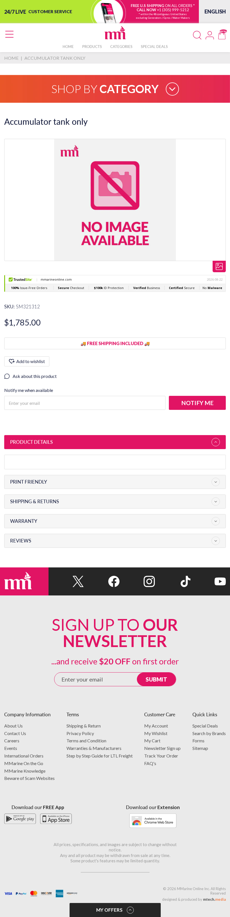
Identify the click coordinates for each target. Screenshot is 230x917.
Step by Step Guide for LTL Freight (99, 755)
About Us (13, 725)
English (215, 11)
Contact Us (15, 733)
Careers (11, 740)
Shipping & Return (83, 725)
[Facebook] (101, 581)
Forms (198, 740)
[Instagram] (137, 581)
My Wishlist (155, 733)
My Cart (152, 740)
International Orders (23, 755)
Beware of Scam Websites (29, 778)
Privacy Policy (80, 733)
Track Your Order (161, 755)
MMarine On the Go (23, 763)
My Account (156, 725)
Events (10, 748)
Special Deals (205, 725)
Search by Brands (209, 733)
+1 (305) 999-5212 (173, 10)
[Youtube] (208, 581)
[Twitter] (66, 581)
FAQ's (150, 763)
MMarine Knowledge (24, 770)
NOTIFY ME (197, 402)
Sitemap (200, 748)
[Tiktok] (172, 581)
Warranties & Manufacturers (93, 748)
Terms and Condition (86, 740)
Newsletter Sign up (162, 748)
